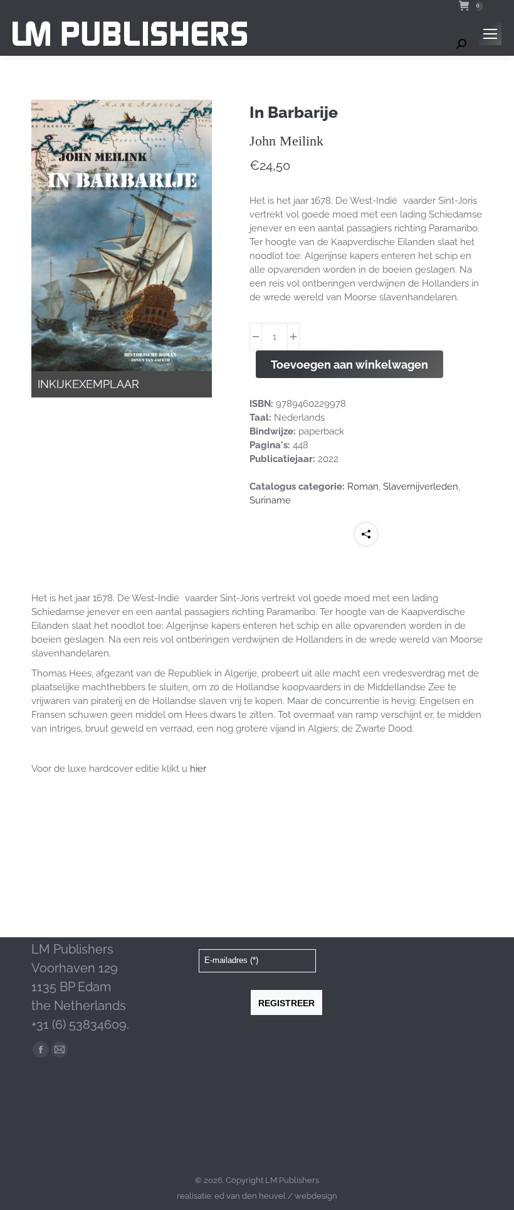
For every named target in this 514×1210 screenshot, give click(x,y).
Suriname (270, 500)
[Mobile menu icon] (490, 34)
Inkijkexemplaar (88, 384)
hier (198, 768)
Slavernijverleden (420, 486)
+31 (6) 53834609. (80, 1024)
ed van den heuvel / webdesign (275, 1196)
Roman (363, 486)
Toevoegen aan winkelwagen (349, 364)
